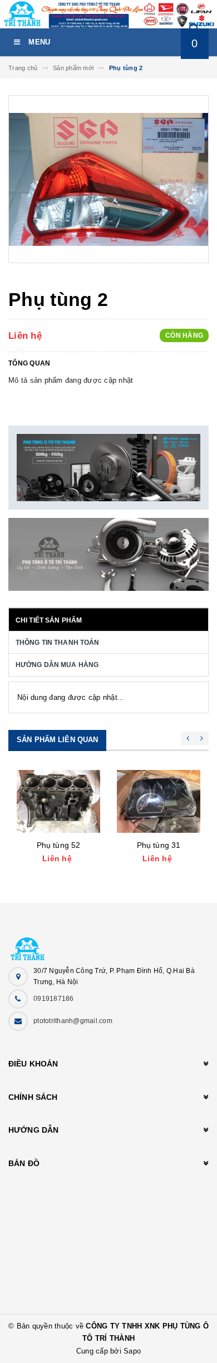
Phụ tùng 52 (59, 845)
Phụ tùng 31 (159, 845)
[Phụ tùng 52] (58, 801)
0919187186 (53, 999)
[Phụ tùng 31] (158, 801)
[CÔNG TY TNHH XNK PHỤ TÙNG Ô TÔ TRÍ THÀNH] (108, 943)
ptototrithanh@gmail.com (72, 1021)
